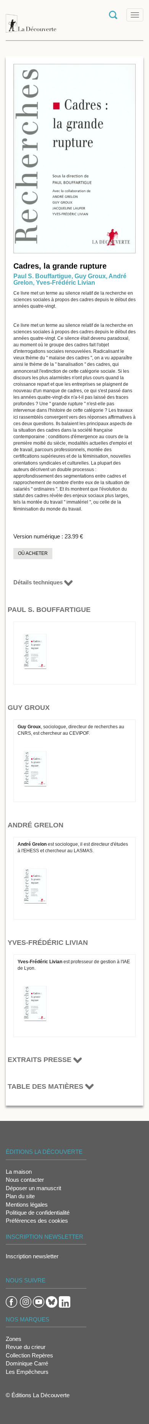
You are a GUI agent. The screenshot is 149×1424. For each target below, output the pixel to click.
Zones (13, 1339)
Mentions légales (27, 1204)
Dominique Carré (27, 1363)
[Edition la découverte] (31, 19)
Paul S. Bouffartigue (42, 276)
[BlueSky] (51, 1301)
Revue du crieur (25, 1347)
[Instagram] (25, 1301)
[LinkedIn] (64, 1301)
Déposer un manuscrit (33, 1188)
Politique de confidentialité (38, 1212)
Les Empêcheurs (27, 1372)
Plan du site (20, 1196)
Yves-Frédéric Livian (65, 282)
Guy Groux (90, 276)
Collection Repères (29, 1355)
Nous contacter (25, 1179)
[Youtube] (38, 1301)
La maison (19, 1171)
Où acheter (33, 553)
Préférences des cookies (37, 1220)
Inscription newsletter (32, 1256)
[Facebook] (11, 1301)
